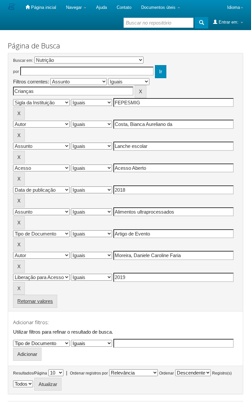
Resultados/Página (30, 373)
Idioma (233, 7)
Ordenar (166, 373)
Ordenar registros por (89, 373)
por (16, 71)
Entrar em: (228, 22)
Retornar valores (35, 301)
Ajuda (101, 7)
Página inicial (43, 7)
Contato (124, 7)
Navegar (74, 7)
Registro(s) (222, 373)
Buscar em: (23, 60)
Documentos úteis (159, 7)
